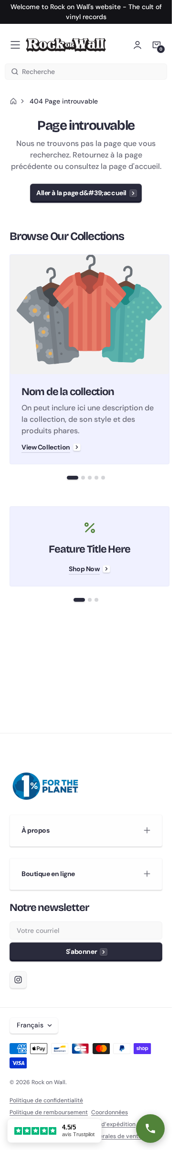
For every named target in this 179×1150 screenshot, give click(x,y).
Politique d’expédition (106, 1124)
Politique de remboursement (49, 1112)
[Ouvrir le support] (150, 1128)
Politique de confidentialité (46, 1100)
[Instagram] (18, 979)
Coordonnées (109, 1112)
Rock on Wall (48, 1082)
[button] (15, 45)
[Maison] (13, 101)
